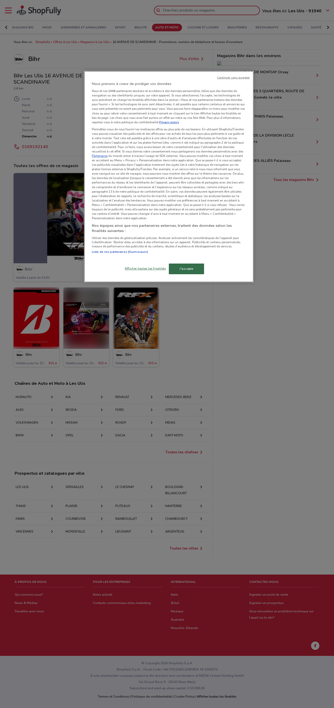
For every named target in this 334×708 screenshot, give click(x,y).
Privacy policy (169, 122)
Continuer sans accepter (233, 78)
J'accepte (186, 269)
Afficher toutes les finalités (145, 268)
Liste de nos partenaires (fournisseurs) (120, 252)
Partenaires (100, 156)
